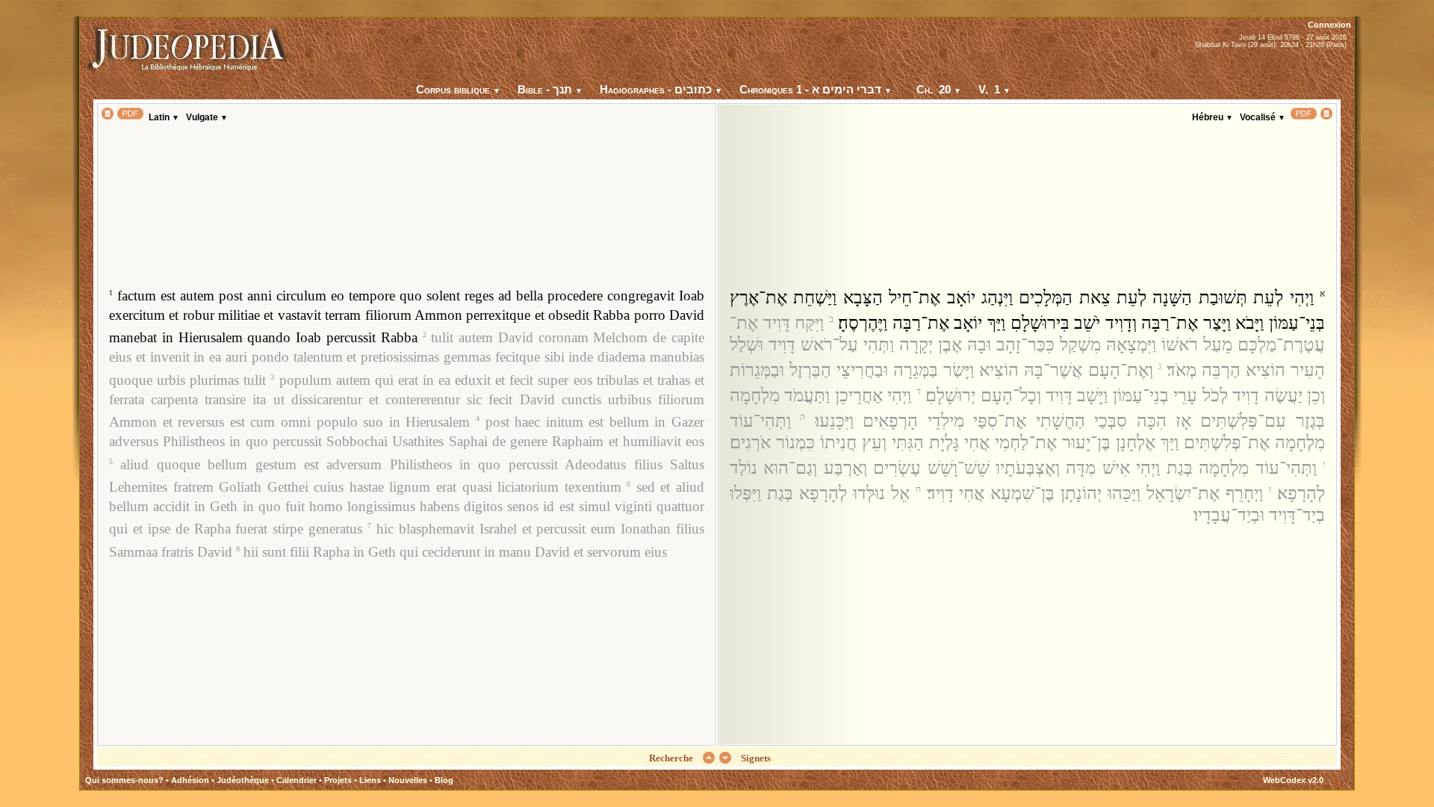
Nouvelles (407, 780)
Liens (370, 780)
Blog (444, 780)
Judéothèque (243, 780)
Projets (338, 780)
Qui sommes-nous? (124, 780)
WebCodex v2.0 (1293, 780)
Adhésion (190, 780)
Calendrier (296, 780)
